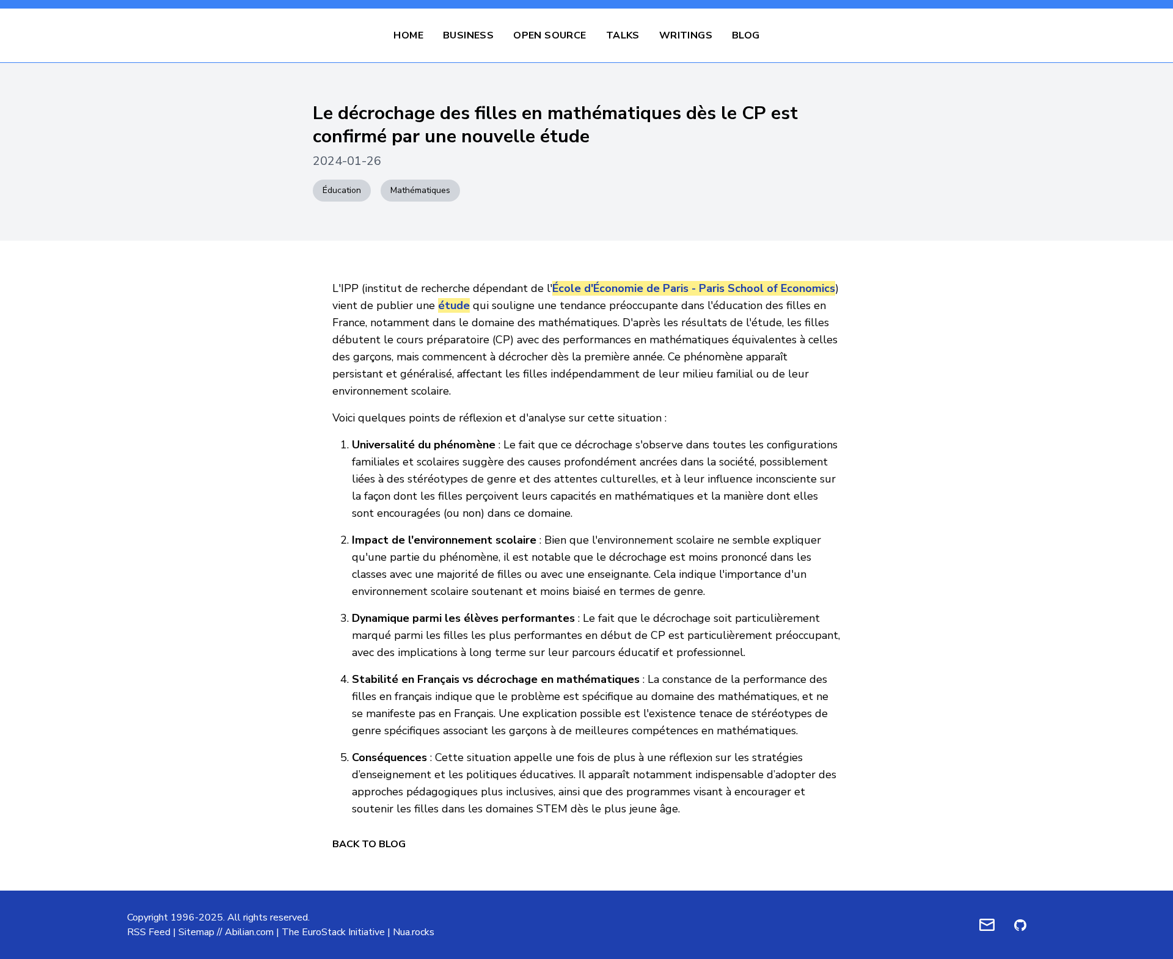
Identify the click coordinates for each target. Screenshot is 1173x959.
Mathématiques (420, 190)
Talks (623, 35)
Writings (685, 35)
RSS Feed (148, 932)
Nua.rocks (413, 932)
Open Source (549, 35)
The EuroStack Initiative (333, 932)
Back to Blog (369, 844)
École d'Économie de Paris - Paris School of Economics (693, 288)
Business (468, 35)
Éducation (342, 190)
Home (408, 35)
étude (454, 305)
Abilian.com (249, 932)
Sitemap (196, 932)
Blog (746, 35)
